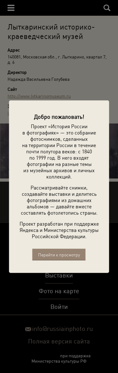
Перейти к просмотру (59, 254)
